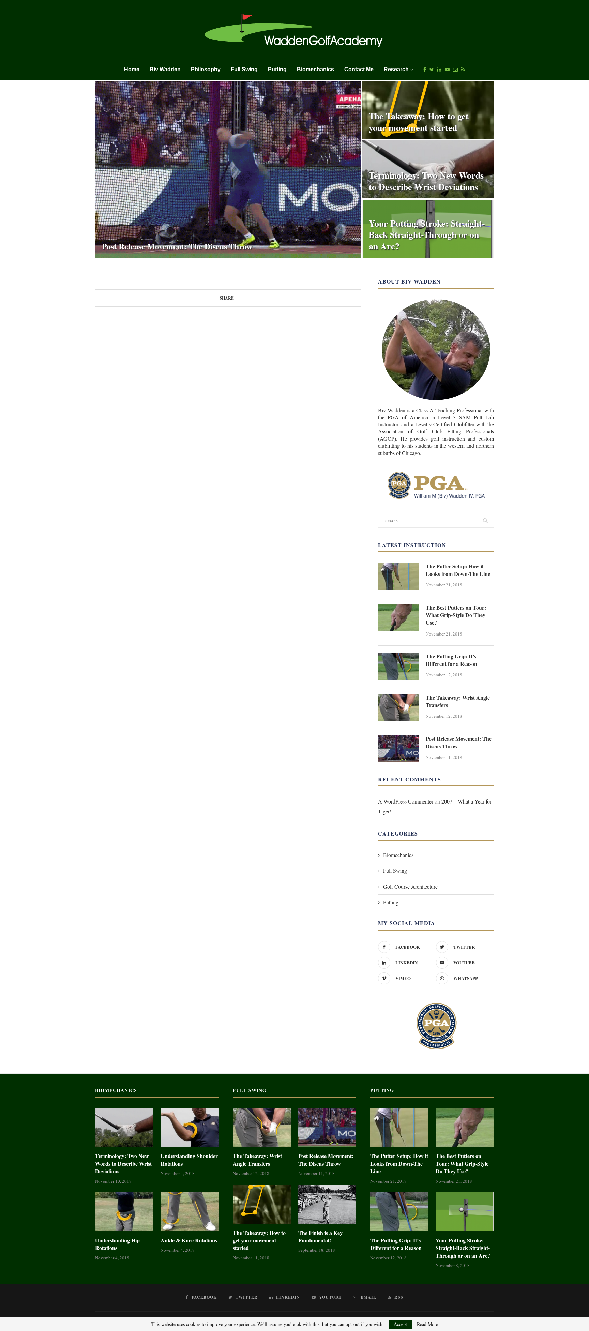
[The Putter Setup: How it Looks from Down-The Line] (398, 576)
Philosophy (206, 69)
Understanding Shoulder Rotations (189, 1159)
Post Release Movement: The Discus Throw (177, 246)
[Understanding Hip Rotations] (124, 1211)
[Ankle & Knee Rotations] (189, 1211)
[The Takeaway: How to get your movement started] (262, 1204)
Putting (277, 69)
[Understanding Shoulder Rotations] (189, 1127)
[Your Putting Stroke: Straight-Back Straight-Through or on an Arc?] (465, 1211)
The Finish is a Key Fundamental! (320, 1236)
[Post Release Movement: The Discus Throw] (398, 748)
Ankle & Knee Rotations (189, 1240)
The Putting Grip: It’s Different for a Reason (451, 660)
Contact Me (359, 69)
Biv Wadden (165, 69)
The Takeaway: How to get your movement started (419, 121)
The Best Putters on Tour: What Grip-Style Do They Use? (456, 615)
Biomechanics (315, 69)
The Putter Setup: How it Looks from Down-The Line (458, 570)
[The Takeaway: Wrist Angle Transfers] (398, 707)
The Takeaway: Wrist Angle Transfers (458, 701)
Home (131, 69)
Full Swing (244, 69)
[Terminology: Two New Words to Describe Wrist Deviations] (124, 1127)
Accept (400, 1324)
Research (396, 69)
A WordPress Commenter (405, 801)
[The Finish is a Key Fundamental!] (327, 1204)
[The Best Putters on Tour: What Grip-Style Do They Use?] (398, 617)
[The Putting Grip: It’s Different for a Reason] (398, 666)
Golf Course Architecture (410, 886)
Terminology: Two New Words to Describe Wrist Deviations (426, 181)
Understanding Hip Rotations (117, 1244)
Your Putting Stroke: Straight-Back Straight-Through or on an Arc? (427, 235)
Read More (427, 1324)
